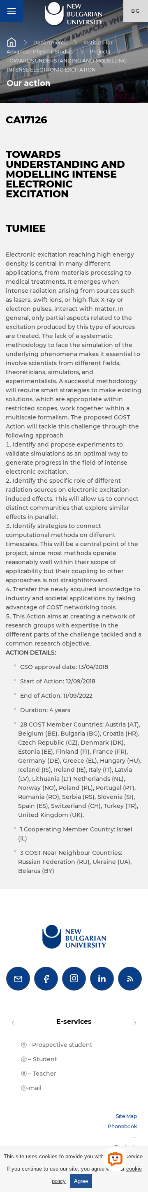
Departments (50, 42)
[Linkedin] (102, 979)
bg (135, 11)
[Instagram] (74, 979)
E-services (74, 1021)
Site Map (126, 1116)
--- (134, 1137)
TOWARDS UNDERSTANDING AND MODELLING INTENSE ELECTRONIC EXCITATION (67, 64)
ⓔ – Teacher (38, 1073)
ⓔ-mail (31, 1088)
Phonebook (122, 1126)
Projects (100, 51)
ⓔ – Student (39, 1059)
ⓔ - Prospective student (56, 1044)
